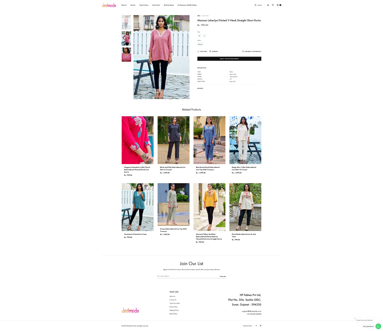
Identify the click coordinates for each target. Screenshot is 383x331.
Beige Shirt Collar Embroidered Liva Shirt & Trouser (244, 168)
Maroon (200, 44)
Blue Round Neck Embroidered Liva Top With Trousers (208, 168)
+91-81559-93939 (254, 314)
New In (124, 5)
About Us (172, 296)
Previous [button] (123, 140)
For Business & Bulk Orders (187, 5)
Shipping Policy (174, 310)
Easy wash (232, 81)
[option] (126, 23)
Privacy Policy (174, 307)
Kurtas (133, 5)
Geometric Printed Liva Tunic (135, 234)
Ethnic (231, 72)
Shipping (215, 51)
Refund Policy (173, 314)
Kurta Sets (156, 5)
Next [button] (152, 140)
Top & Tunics (143, 5)
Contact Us (173, 300)
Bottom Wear (169, 5)
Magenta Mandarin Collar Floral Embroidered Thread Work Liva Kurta (137, 169)
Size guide (203, 51)
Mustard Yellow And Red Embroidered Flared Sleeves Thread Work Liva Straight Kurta (209, 236)
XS (199, 36)
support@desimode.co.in (251, 311)
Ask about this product (253, 51)
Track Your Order (175, 303)
